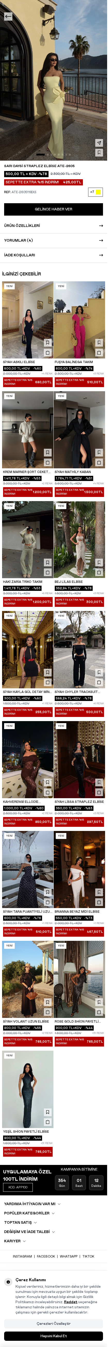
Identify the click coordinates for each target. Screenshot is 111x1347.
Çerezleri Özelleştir (54, 1324)
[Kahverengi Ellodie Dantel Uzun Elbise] (28, 759)
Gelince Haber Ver (53, 209)
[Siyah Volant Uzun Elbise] (28, 979)
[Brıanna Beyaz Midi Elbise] (79, 869)
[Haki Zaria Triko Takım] (28, 539)
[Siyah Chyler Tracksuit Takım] (79, 649)
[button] (40, 154)
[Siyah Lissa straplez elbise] (79, 759)
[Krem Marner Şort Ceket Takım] (28, 429)
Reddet (70, 1302)
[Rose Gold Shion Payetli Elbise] (79, 979)
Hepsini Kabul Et (54, 1336)
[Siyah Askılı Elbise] (28, 319)
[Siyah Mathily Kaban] (79, 429)
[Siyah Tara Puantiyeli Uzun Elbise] (28, 869)
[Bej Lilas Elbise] (79, 539)
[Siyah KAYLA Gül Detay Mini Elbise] (28, 649)
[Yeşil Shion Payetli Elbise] (28, 1089)
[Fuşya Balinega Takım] (79, 319)
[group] (53, 80)
